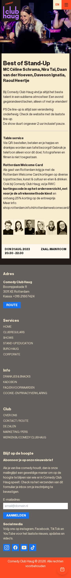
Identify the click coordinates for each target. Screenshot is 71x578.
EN (57, 4)
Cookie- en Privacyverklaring (25, 393)
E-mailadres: (11, 499)
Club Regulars (13, 332)
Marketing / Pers (15, 432)
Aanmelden (16, 515)
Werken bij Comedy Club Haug (24, 437)
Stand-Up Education (18, 343)
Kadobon (10, 382)
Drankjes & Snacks (16, 376)
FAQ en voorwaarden (19, 387)
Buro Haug (11, 349)
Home (7, 326)
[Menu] (66, 4)
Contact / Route (15, 421)
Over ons (10, 415)
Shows (8, 338)
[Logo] (11, 11)
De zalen (9, 426)
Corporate (11, 354)
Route (12, 305)
